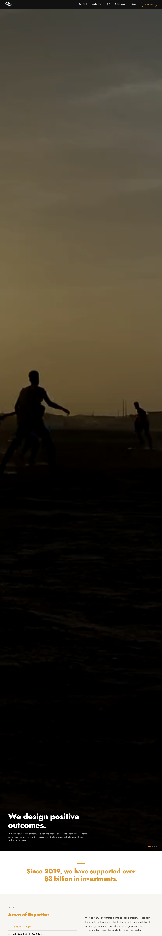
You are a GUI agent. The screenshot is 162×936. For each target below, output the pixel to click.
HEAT (108, 4)
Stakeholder (120, 4)
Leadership (96, 4)
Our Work (83, 4)
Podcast (133, 4)
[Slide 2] (151, 846)
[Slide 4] (156, 846)
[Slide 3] (154, 846)
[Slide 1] (148, 846)
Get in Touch (149, 4)
